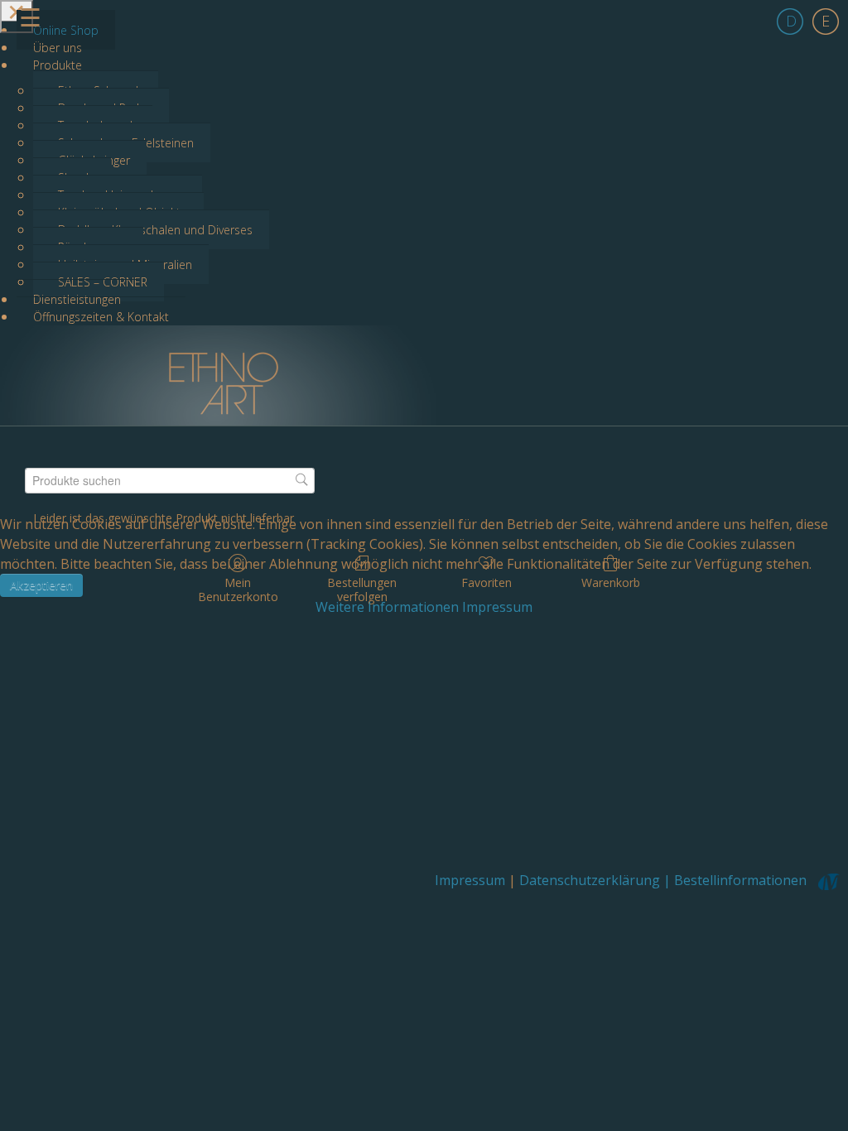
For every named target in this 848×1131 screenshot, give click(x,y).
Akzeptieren (41, 585)
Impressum (497, 607)
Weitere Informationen (387, 607)
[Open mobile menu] (16, 16)
